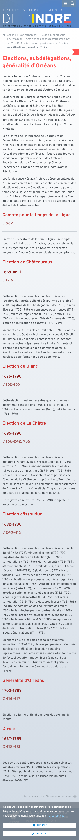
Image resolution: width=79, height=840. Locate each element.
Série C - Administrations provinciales (32, 43)
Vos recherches (29, 35)
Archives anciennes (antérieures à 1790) (49, 39)
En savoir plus (56, 815)
